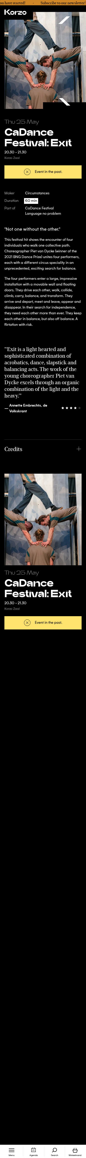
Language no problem (43, 214)
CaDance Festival (39, 208)
